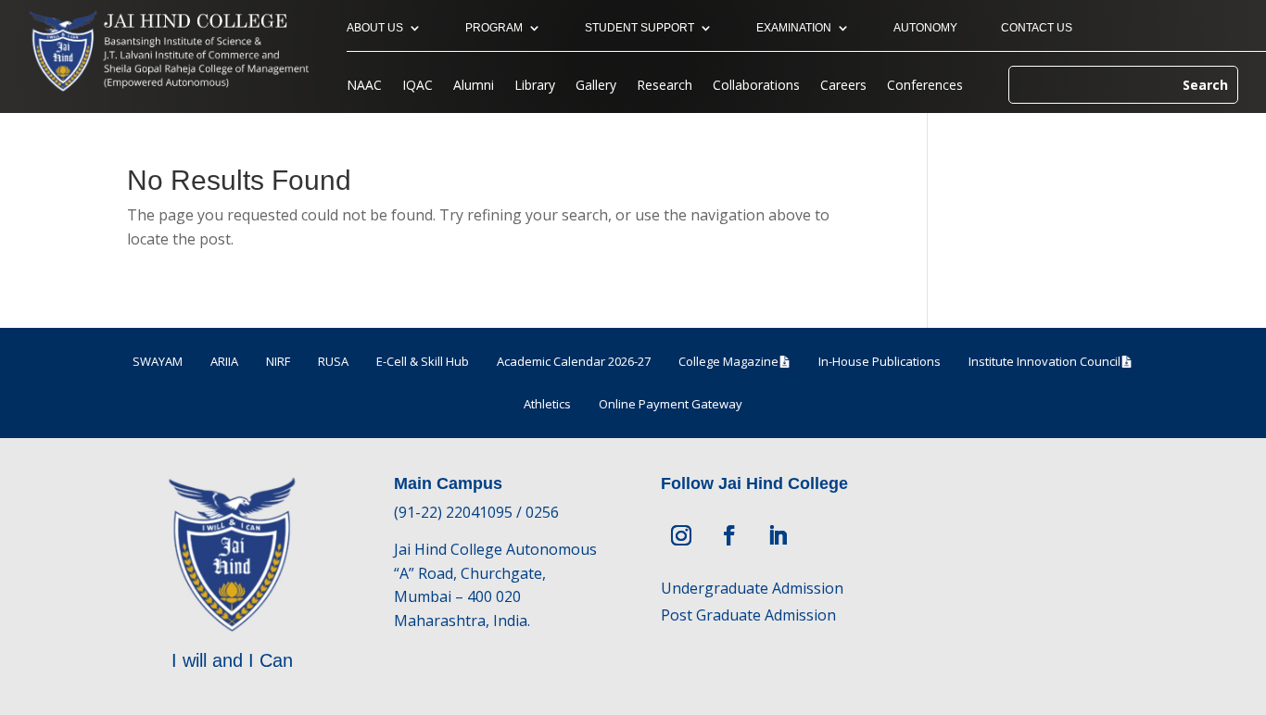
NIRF (278, 361)
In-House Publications (879, 361)
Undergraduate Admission (752, 588)
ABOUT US (375, 27)
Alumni (473, 86)
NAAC (364, 86)
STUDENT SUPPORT (639, 27)
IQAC (417, 86)
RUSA (333, 361)
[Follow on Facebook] (729, 535)
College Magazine (728, 361)
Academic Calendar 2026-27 (574, 361)
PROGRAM (494, 27)
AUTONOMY (925, 27)
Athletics (547, 403)
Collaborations (756, 86)
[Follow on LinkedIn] (777, 535)
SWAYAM (158, 361)
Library (534, 86)
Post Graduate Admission (748, 615)
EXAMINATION (793, 27)
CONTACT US (1036, 27)
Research (664, 86)
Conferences (925, 86)
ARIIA (224, 361)
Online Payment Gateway (670, 403)
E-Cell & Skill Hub (422, 361)
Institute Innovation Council (1044, 361)
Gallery (596, 86)
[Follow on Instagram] (681, 535)
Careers (843, 86)
